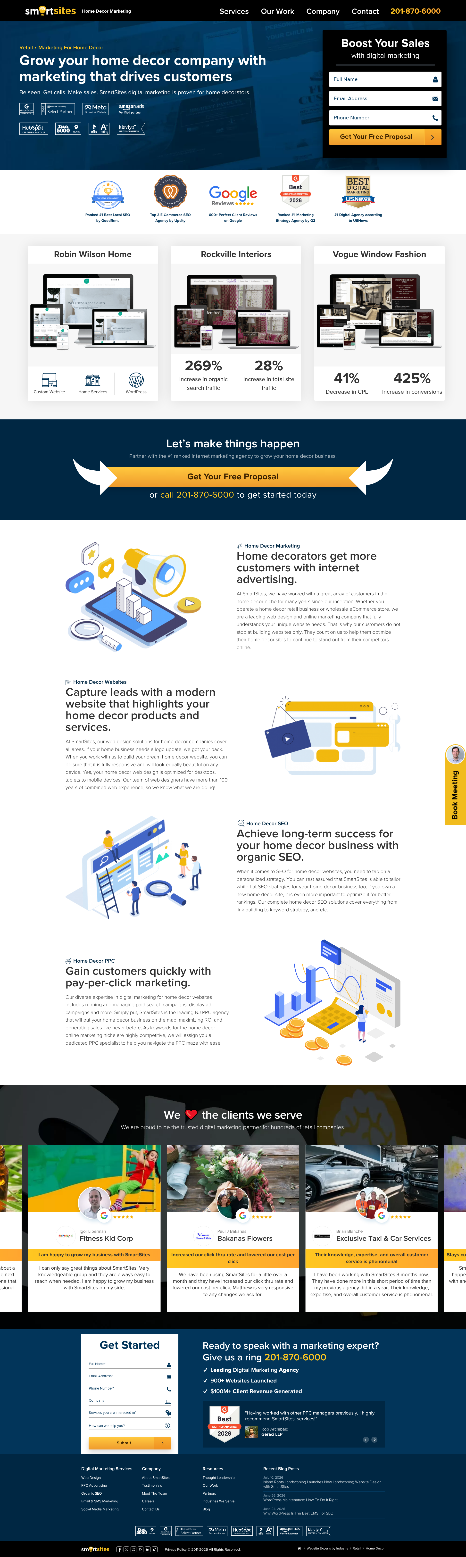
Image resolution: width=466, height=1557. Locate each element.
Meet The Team (154, 1494)
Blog (206, 1509)
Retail (26, 47)
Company (323, 11)
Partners (209, 1494)
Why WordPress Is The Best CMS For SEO (298, 1513)
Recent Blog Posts (281, 1469)
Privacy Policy (176, 1550)
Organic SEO (91, 1494)
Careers (148, 1501)
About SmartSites (156, 1478)
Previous (366, 1440)
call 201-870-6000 (197, 495)
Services (234, 11)
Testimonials (152, 1486)
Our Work (277, 11)
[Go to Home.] (299, 1549)
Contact (365, 11)
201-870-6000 (416, 11)
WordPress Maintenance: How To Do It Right (300, 1500)
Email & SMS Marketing (99, 1501)
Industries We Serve (218, 1501)
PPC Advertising (94, 1486)
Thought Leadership (219, 1478)
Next (374, 1440)
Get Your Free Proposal (233, 477)
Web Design (91, 1478)
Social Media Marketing (100, 1509)
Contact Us (151, 1509)
